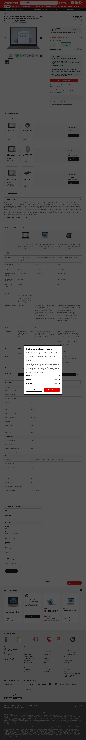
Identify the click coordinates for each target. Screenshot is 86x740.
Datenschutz (28, 372)
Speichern (34, 390)
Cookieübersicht (40, 372)
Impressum (34, 372)
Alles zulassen (52, 390)
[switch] (55, 379)
